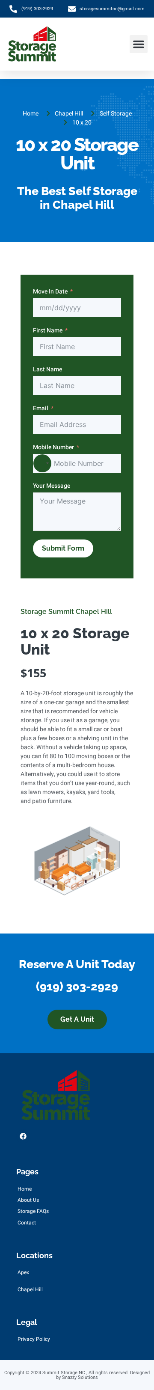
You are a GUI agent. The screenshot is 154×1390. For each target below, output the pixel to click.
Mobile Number (53, 447)
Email (40, 408)
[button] (139, 44)
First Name (47, 330)
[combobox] (42, 463)
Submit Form (63, 548)
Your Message (51, 485)
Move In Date (50, 291)
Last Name (47, 369)
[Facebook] (23, 1136)
